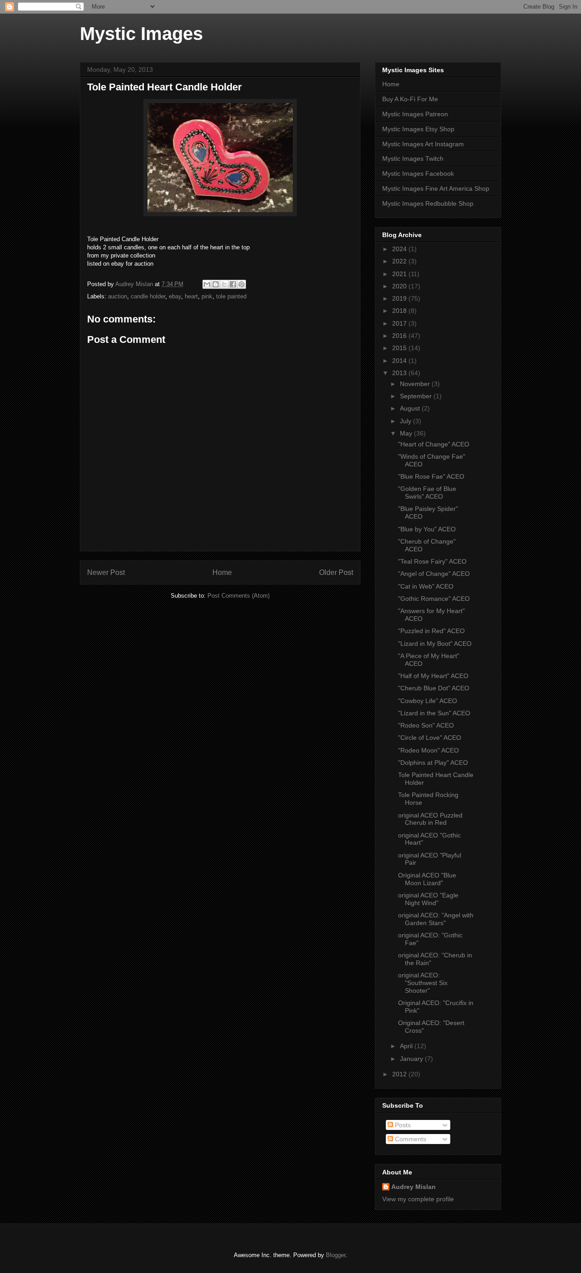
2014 (400, 360)
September (416, 396)
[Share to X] (224, 284)
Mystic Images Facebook (418, 173)
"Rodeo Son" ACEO (426, 725)
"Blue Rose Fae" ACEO (431, 476)
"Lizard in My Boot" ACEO (435, 643)
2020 (400, 286)
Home (222, 572)
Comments (409, 1139)
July (406, 421)
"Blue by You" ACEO (427, 529)
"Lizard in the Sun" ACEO (434, 713)
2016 (400, 335)
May (407, 433)
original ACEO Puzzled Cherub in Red (430, 819)
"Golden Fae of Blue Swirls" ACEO (427, 492)
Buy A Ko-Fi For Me (410, 99)
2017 (400, 323)
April (407, 1046)
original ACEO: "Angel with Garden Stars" (435, 918)
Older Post (336, 572)
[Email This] (207, 284)
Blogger (335, 1255)
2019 (400, 298)
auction (117, 296)
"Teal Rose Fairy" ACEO (432, 561)
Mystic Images (141, 34)
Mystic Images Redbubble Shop (427, 203)
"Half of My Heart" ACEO (433, 675)
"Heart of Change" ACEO (433, 444)
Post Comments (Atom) (238, 595)
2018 (400, 310)
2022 (400, 261)
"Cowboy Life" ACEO (427, 700)
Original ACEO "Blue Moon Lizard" (427, 879)
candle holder (148, 296)
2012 (400, 1074)
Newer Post (106, 572)
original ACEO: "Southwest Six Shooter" (423, 982)
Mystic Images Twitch (412, 158)
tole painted (231, 296)
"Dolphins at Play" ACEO (433, 762)
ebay (175, 296)
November (416, 383)
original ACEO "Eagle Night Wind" (428, 899)
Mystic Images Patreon (415, 114)
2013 (400, 372)
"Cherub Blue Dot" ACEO (433, 688)
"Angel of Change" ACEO (434, 573)
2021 (400, 273)
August (411, 408)
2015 (400, 348)
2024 (400, 249)
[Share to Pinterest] (241, 284)
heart (191, 296)
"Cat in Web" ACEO (425, 586)
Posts (402, 1125)
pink (207, 296)
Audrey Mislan (413, 1186)
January (412, 1058)
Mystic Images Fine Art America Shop (435, 188)
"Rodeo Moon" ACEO (428, 750)
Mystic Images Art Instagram (423, 144)
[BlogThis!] (215, 284)
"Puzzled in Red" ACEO (431, 630)
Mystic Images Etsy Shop (418, 129)
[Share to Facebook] (232, 284)
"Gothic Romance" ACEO (434, 598)
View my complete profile (418, 1199)
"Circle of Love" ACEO (429, 737)
